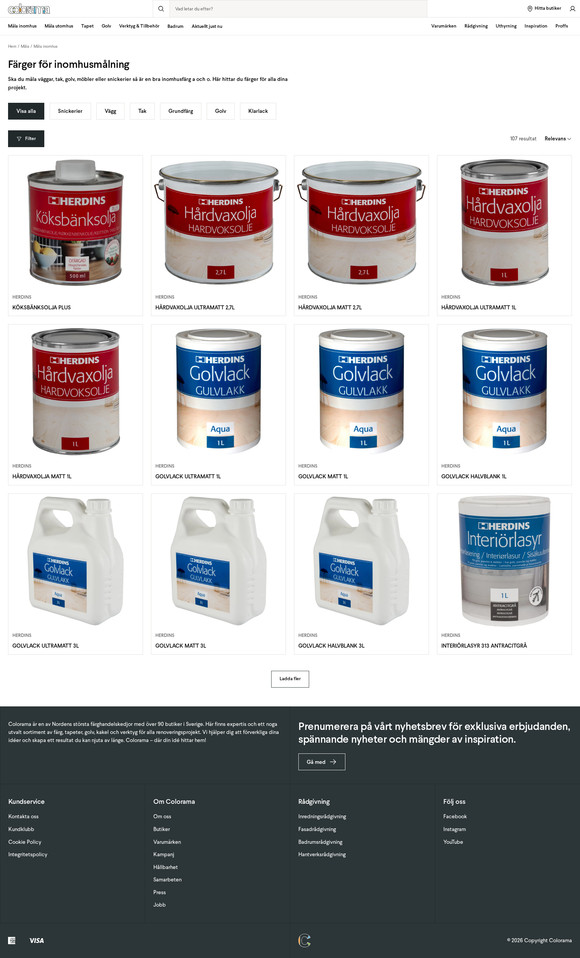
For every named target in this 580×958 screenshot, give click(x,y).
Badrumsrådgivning (320, 841)
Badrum (175, 26)
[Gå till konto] (572, 8)
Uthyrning (506, 26)
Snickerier (70, 111)
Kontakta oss (23, 816)
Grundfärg (180, 111)
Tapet (87, 26)
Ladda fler (290, 679)
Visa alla (26, 111)
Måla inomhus (22, 26)
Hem (12, 46)
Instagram (454, 829)
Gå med (316, 762)
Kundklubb (21, 829)
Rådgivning (476, 26)
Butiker (161, 829)
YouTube (453, 841)
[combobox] (298, 8)
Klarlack (258, 111)
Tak (142, 111)
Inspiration (536, 26)
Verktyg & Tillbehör (139, 26)
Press (159, 892)
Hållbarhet (165, 867)
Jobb (159, 904)
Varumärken (443, 26)
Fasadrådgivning (317, 829)
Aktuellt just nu (207, 26)
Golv (106, 26)
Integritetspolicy (27, 854)
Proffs (561, 26)
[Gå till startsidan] (76, 8)
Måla (25, 46)
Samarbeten (167, 879)
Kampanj (163, 854)
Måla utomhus (59, 26)
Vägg (110, 111)
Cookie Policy (24, 841)
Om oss (162, 816)
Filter (30, 138)
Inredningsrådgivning (322, 816)
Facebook (455, 816)
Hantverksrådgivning (322, 854)
